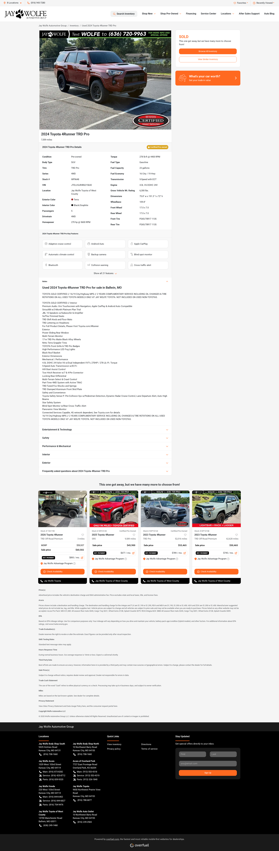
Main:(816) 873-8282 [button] (53, 771)
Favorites (241, 3)
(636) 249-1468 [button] (50, 825)
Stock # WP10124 (150, 531)
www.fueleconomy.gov (58, 624)
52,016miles (181, 538)
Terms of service (149, 749)
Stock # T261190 (48, 531)
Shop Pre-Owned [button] (169, 13)
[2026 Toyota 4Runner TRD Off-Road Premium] (62, 509)
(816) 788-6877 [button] (84, 800)
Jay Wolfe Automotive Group (53, 25)
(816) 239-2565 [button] (84, 822)
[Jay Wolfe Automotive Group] (26, 14)
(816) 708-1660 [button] (50, 754)
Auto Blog (269, 13)
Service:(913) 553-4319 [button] (88, 775)
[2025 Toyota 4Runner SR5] (114, 509)
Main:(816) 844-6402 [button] (53, 796)
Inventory (74, 25)
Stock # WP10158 (201, 531)
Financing (191, 13)
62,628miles (232, 538)
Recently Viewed (264, 3)
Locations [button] (226, 13)
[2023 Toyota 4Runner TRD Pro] (165, 509)
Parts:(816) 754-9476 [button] (53, 804)
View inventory (114, 744)
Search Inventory (126, 13)
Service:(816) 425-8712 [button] (54, 775)
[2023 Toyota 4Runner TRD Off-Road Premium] (216, 509)
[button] (13, 3)
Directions (146, 744)
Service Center (208, 13)
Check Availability (54, 571)
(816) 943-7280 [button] (38, 2)
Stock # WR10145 (99, 531)
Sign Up (207, 773)
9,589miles (130, 538)
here (84, 706)
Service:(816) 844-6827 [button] (54, 800)
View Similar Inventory (208, 59)
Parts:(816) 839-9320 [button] (53, 779)
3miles (81, 538)
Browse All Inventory (208, 51)
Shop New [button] (147, 13)
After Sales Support (249, 13)
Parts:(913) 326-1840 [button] (87, 779)
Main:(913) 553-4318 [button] (87, 771)
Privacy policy (113, 749)
